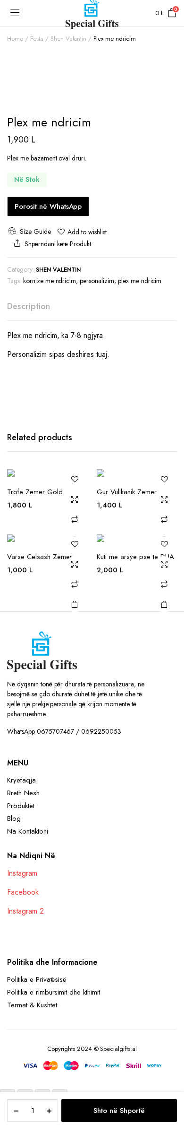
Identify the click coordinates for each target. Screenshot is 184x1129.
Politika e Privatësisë (36, 979)
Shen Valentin (68, 38)
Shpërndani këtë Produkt (58, 244)
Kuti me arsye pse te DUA (135, 556)
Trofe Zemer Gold (35, 492)
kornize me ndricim (49, 280)
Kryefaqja (21, 780)
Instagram (22, 873)
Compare (75, 519)
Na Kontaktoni (27, 831)
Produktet (20, 805)
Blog (14, 818)
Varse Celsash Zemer (39, 556)
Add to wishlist (87, 232)
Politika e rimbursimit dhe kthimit (53, 992)
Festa (36, 38)
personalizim (97, 280)
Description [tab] (28, 306)
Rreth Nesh (23, 793)
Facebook (23, 892)
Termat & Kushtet (32, 1005)
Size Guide (35, 231)
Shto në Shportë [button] (75, 604)
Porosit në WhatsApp (48, 206)
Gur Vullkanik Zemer (127, 492)
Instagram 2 (25, 911)
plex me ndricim (140, 280)
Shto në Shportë (119, 1110)
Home (15, 38)
